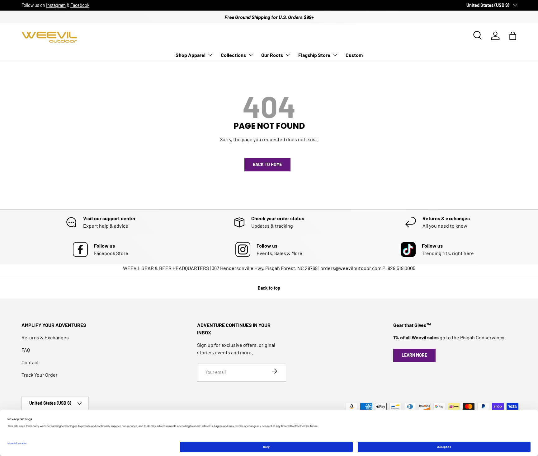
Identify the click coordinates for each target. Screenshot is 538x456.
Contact (30, 362)
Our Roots (272, 55)
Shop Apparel (190, 55)
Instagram (56, 5)
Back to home (267, 164)
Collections (233, 55)
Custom (354, 55)
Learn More (414, 355)
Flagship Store (314, 55)
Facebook (79, 5)
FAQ (25, 350)
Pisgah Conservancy (482, 337)
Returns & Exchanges (45, 337)
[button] (513, 36)
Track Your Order (39, 375)
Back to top (269, 288)
